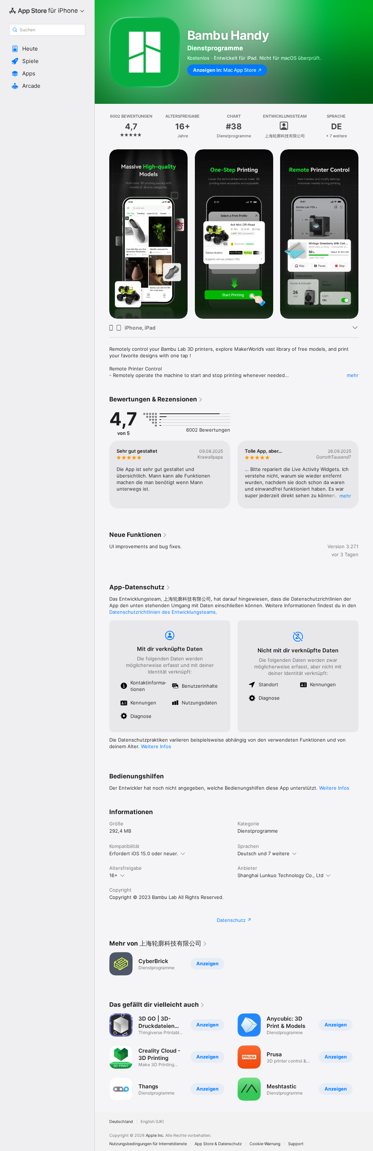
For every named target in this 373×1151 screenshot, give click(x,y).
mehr (352, 375)
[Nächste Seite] (366, 126)
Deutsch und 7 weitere (263, 853)
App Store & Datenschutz (218, 1144)
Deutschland (121, 1122)
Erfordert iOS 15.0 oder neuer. (143, 853)
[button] (47, 48)
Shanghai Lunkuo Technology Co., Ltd (280, 875)
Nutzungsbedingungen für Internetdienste (148, 1144)
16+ (113, 875)
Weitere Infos (156, 746)
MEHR (345, 496)
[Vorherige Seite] (102, 126)
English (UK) (152, 1122)
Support (295, 1144)
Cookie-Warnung (265, 1144)
